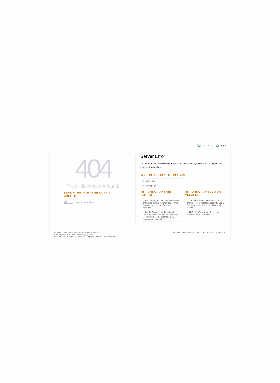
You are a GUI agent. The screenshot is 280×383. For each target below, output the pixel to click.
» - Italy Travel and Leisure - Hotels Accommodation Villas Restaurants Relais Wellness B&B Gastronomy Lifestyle (160, 215)
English (224, 145)
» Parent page (149, 186)
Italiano (206, 145)
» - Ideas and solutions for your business (203, 213)
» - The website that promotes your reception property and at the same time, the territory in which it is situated (205, 204)
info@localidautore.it (216, 232)
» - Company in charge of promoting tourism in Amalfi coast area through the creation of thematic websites (161, 204)
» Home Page (149, 181)
